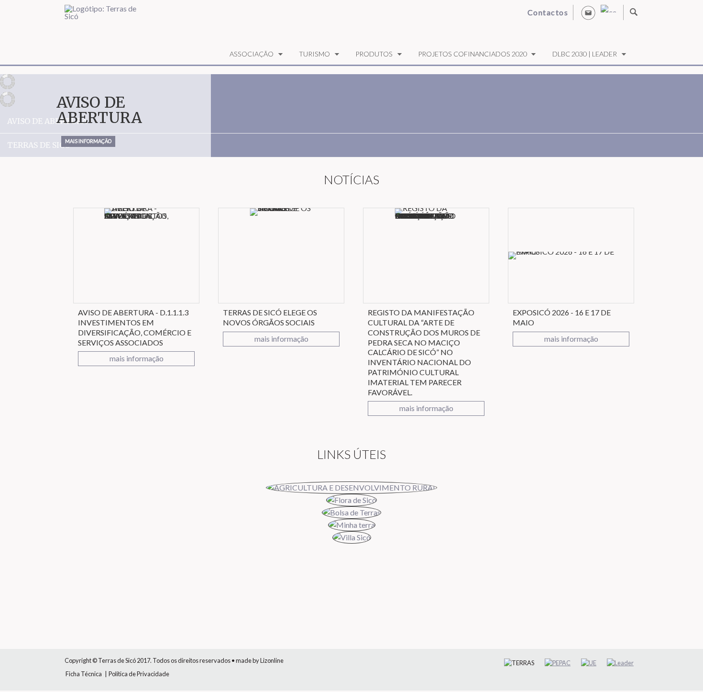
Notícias (351, 179)
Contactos (548, 12)
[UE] (588, 663)
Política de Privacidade (139, 674)
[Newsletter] (588, 12)
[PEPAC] (558, 663)
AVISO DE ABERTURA (99, 110)
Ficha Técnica (84, 674)
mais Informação (86, 142)
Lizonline (272, 660)
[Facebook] (608, 8)
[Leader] (620, 663)
